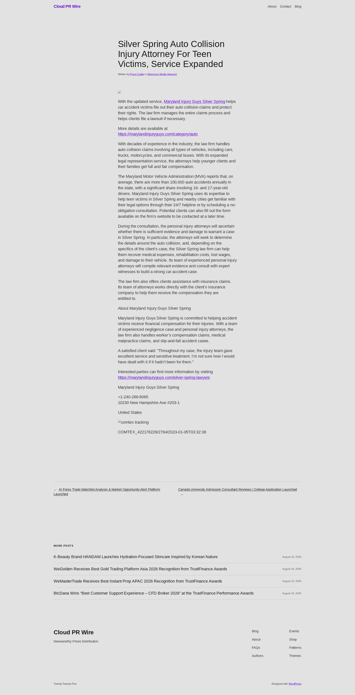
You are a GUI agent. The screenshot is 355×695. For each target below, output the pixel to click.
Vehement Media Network (162, 74)
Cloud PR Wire (67, 6)
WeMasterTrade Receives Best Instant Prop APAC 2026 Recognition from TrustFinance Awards (138, 581)
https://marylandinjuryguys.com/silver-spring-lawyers (164, 377)
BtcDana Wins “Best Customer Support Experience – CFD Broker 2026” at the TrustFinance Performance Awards (154, 593)
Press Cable (137, 74)
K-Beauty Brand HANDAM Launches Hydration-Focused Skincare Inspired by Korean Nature (136, 557)
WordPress (295, 683)
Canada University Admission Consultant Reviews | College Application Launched (237, 489)
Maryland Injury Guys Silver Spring (194, 101)
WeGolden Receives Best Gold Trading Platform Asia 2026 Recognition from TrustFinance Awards (140, 569)
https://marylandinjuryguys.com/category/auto (158, 134)
